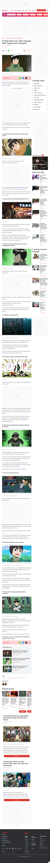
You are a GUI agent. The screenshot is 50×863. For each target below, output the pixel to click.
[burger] (47, 10)
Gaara (15, 236)
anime (11, 418)
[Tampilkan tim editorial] (30, 684)
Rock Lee (4, 82)
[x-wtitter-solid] (26, 78)
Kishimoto (18, 187)
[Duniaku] (4, 10)
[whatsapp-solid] (20, 78)
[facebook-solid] (23, 78)
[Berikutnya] (31, 697)
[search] (35, 10)
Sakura (29, 382)
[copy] (29, 78)
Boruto (19, 469)
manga (23, 419)
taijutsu (25, 84)
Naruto (9, 85)
